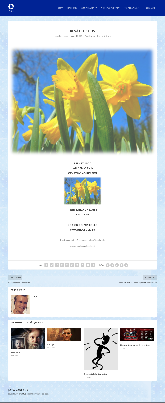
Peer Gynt (15, 352)
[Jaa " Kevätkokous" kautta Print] (92, 265)
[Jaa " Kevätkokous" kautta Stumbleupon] (82, 265)
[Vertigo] (64, 334)
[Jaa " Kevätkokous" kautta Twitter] (51, 265)
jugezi (65, 36)
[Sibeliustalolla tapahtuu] (101, 349)
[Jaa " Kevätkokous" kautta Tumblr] (61, 265)
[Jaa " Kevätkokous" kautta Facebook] (46, 265)
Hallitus (72, 8)
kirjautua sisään (25, 394)
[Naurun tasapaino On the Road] (137, 334)
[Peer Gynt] (28, 338)
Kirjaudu (150, 8)
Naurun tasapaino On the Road (135, 345)
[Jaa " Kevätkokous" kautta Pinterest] (67, 265)
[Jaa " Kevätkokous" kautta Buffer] (77, 265)
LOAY (61, 8)
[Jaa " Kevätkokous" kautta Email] (87, 265)
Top (159, 397)
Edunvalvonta (89, 8)
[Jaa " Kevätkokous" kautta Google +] (56, 265)
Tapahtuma (90, 36)
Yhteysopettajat (111, 8)
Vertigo (51, 344)
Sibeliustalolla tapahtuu (95, 374)
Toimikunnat (131, 8)
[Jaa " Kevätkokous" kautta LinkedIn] (72, 265)
